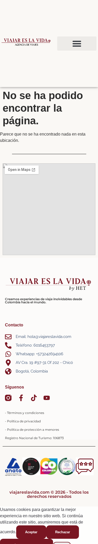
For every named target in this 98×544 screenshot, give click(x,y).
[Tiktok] (34, 398)
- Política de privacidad (23, 421)
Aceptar (31, 532)
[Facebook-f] (21, 398)
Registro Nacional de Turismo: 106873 (34, 438)
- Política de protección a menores (32, 430)
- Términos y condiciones (24, 413)
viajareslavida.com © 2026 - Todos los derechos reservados (49, 494)
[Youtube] (46, 398)
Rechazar (62, 532)
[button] (76, 43)
